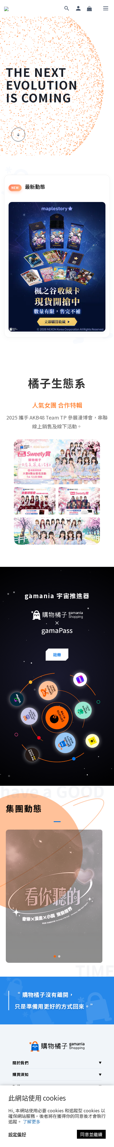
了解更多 (31, 1121)
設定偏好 (17, 1134)
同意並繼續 (91, 1134)
